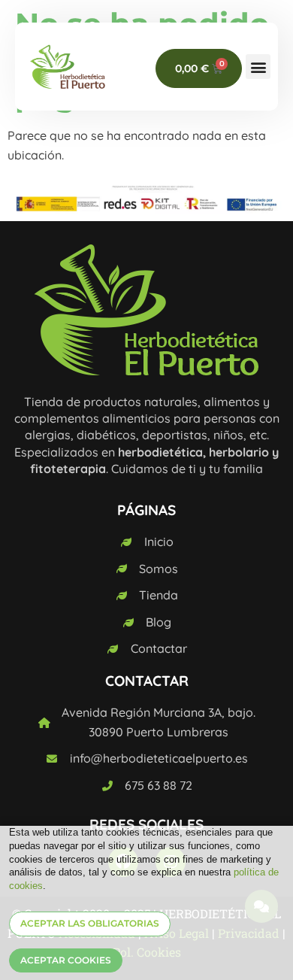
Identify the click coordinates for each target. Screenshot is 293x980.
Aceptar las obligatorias (89, 923)
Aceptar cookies (65, 960)
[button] (258, 66)
